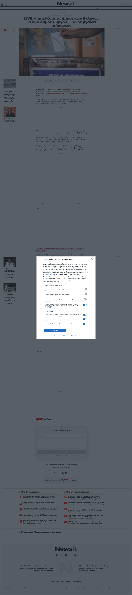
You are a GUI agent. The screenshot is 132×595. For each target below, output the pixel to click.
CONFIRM (55, 330)
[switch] (85, 289)
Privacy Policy (74, 335)
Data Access (66, 335)
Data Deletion (57, 335)
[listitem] (66, 285)
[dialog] (66, 297)
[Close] (92, 259)
